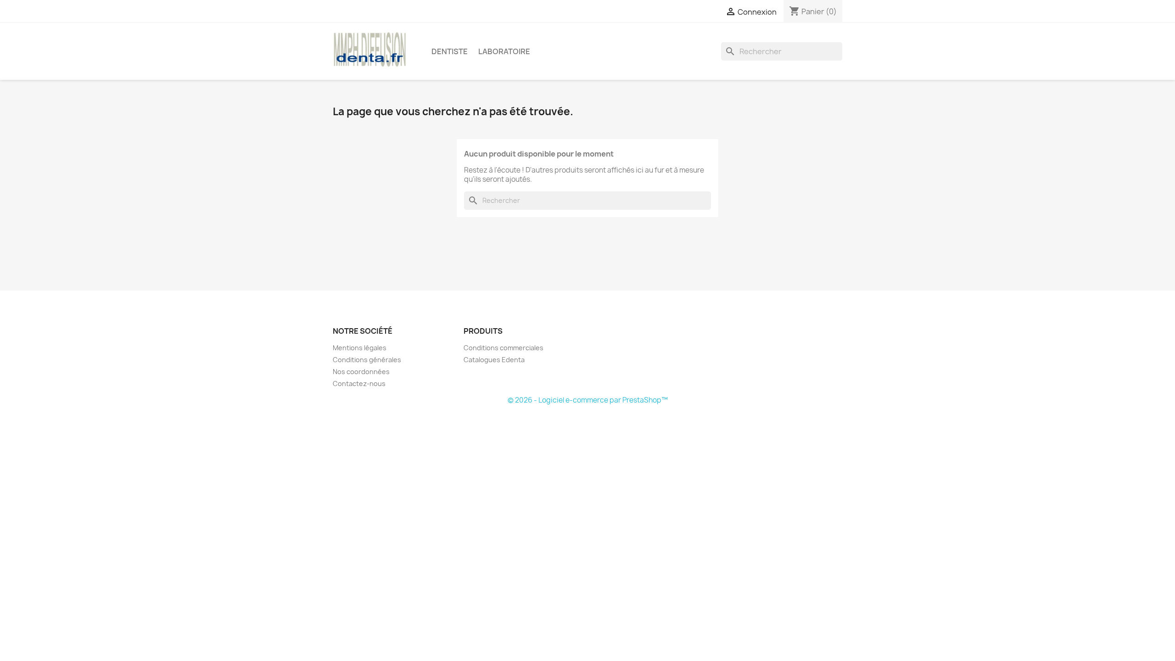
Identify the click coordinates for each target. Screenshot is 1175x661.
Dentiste (449, 51)
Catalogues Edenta (494, 359)
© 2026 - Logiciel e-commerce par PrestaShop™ (588, 400)
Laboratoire (504, 51)
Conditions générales (367, 359)
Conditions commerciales (503, 347)
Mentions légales (359, 347)
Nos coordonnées (361, 371)
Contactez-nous (359, 383)
